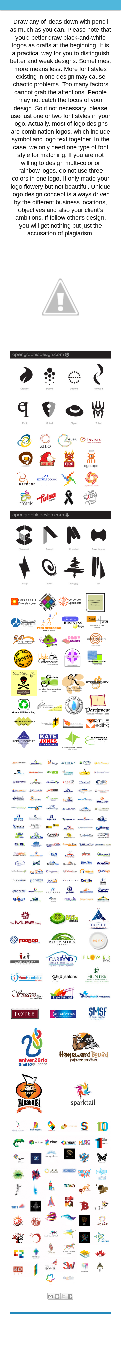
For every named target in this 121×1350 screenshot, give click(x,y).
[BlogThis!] (57, 1296)
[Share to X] (63, 1296)
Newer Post (21, 1324)
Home (61, 1324)
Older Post (100, 1324)
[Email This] (50, 1296)
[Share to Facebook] (70, 1296)
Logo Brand (67, 1303)
